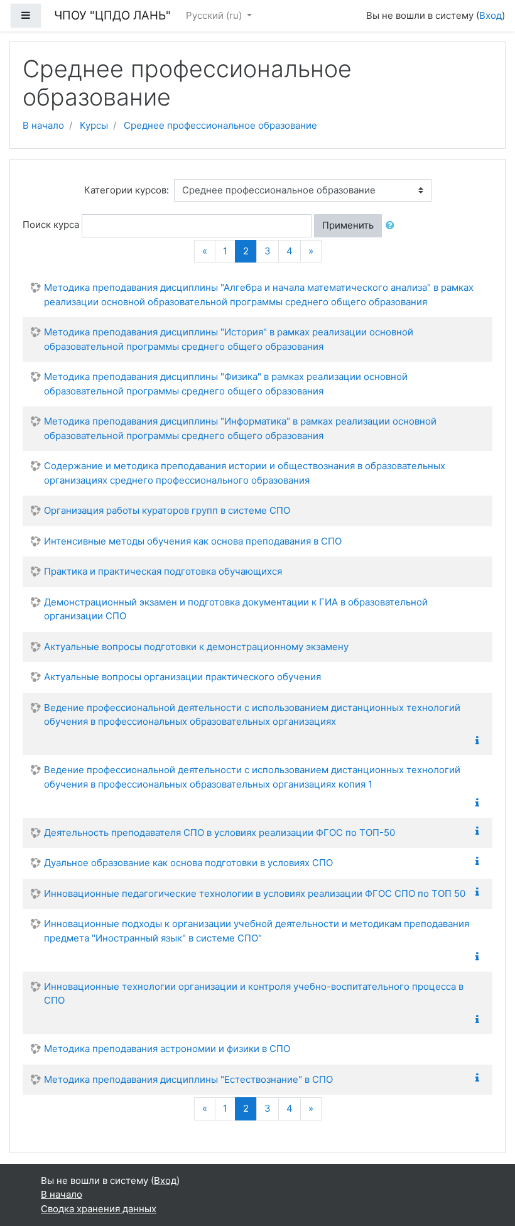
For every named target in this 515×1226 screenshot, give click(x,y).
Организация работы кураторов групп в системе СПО (167, 510)
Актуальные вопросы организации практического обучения (182, 677)
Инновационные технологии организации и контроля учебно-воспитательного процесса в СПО (254, 993)
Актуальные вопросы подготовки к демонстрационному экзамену (196, 647)
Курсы (94, 125)
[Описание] (479, 741)
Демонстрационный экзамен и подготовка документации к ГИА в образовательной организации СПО (236, 609)
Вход (490, 15)
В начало (43, 125)
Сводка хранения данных (98, 1209)
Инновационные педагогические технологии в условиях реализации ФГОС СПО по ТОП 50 (254, 893)
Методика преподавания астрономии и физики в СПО (167, 1049)
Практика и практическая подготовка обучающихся (163, 571)
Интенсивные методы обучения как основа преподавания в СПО (193, 541)
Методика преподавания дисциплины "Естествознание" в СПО (188, 1079)
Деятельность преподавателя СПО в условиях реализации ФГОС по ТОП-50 (219, 832)
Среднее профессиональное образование (220, 125)
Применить (348, 225)
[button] (392, 226)
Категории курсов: (126, 190)
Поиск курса (51, 225)
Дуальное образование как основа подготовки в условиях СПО (188, 863)
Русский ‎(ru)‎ (215, 15)
